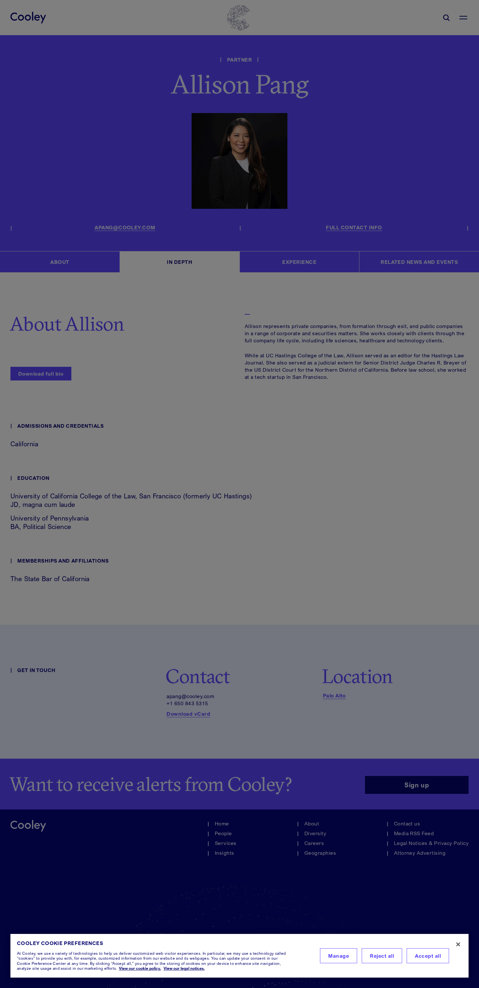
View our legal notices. (184, 968)
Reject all (382, 955)
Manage (338, 955)
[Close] (458, 944)
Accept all (428, 955)
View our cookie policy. (140, 968)
